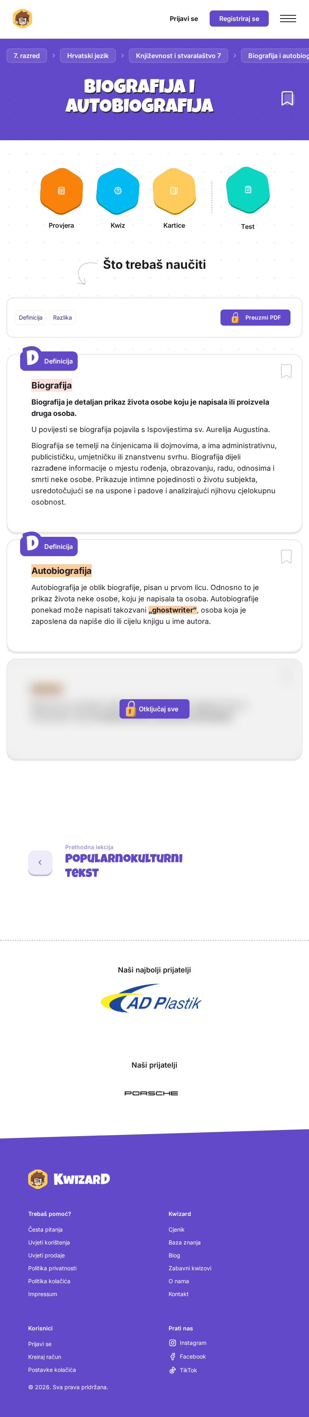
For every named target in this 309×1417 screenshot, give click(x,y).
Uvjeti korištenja (49, 1242)
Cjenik (177, 1229)
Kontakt (179, 1293)
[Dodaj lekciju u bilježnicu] (287, 98)
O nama (179, 1281)
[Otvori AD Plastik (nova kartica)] (151, 998)
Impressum (42, 1293)
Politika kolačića (49, 1281)
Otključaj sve (158, 709)
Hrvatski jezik (88, 56)
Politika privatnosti (52, 1268)
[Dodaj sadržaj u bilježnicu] (286, 372)
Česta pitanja (45, 1229)
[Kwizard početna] (22, 18)
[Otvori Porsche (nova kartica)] (151, 1093)
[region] (154, 318)
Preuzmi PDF (267, 319)
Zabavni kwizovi (190, 1268)
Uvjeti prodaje (46, 1255)
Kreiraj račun (44, 1356)
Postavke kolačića (52, 1369)
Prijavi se (40, 1343)
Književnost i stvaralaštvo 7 (178, 56)
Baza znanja (185, 1242)
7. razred (27, 56)
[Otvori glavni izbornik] (288, 18)
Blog (174, 1255)
